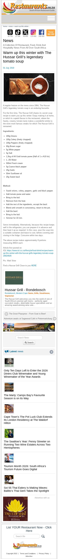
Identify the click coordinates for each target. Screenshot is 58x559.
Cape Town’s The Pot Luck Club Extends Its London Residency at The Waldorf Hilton (28, 419)
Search (30, 342)
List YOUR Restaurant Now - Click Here (29, 529)
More (51, 352)
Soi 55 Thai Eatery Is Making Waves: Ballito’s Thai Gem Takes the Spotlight (26, 489)
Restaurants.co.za (29, 546)
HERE (34, 265)
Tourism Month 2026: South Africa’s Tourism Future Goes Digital (25, 468)
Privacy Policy (44, 553)
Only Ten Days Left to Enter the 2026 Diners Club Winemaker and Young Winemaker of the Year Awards (26, 373)
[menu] (51, 18)
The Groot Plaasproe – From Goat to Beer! (27, 314)
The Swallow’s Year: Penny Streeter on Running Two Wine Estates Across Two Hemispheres (27, 444)
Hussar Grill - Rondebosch (25, 290)
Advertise (29, 556)
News (11, 26)
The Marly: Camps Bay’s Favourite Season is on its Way (24, 397)
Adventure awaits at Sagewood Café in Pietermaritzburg (28, 318)
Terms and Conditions (28, 553)
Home (5, 26)
